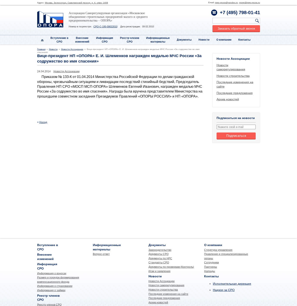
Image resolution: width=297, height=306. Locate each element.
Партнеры (210, 266)
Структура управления (218, 249)
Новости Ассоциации (72, 49)
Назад (43, 122)
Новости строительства (233, 76)
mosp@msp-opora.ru (249, 2)
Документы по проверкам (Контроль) (171, 266)
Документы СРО (158, 254)
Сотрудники (211, 262)
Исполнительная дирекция (232, 283)
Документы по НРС (160, 258)
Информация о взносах (51, 273)
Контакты (244, 39)
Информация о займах (51, 290)
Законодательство (159, 249)
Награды (209, 271)
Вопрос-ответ (101, 254)
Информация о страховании (54, 286)
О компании (223, 39)
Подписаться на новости (236, 118)
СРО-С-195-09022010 (105, 26)
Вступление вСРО (59, 39)
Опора (50, 19)
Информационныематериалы (158, 39)
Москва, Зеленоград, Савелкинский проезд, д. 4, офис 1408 (76, 3)
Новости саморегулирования (166, 285)
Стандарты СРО (158, 262)
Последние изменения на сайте (168, 294)
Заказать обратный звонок (236, 28)
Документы (184, 39)
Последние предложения (235, 93)
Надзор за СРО (224, 290)
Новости (204, 39)
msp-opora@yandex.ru (226, 2)
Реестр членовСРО (129, 39)
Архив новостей (228, 99)
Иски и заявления (159, 271)
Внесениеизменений (82, 39)
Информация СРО (104, 39)
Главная (41, 49)
